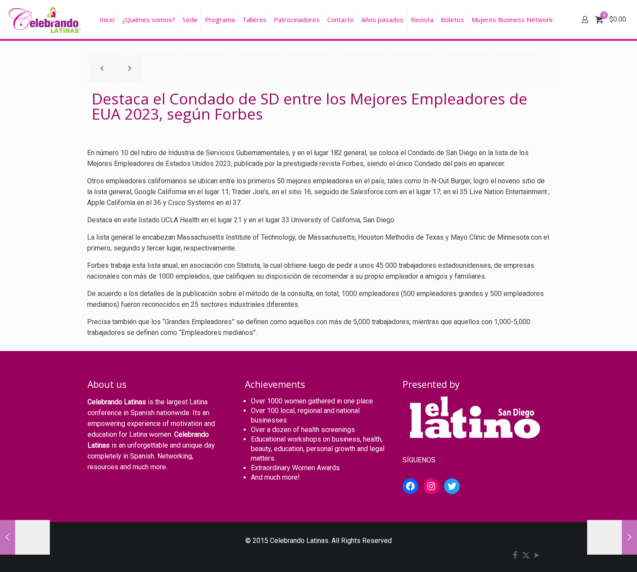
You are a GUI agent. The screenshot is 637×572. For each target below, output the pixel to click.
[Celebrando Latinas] (46, 19)
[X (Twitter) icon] (526, 556)
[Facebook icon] (515, 556)
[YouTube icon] (537, 556)
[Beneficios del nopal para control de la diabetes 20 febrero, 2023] (25, 537)
